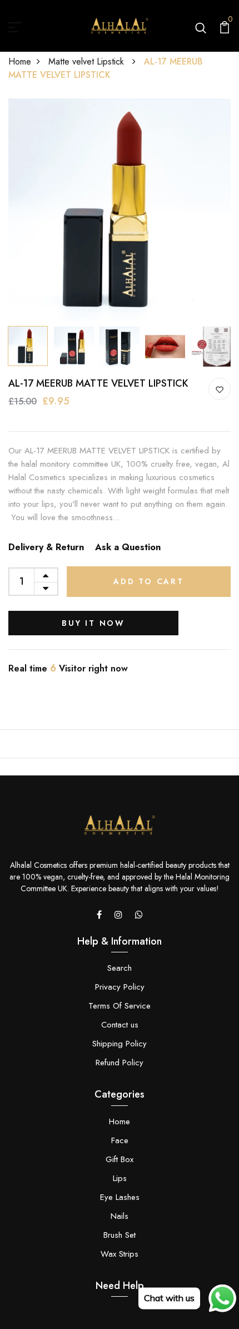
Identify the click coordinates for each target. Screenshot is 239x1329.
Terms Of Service (119, 1006)
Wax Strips (119, 1254)
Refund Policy (119, 1062)
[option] (119, 209)
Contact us (119, 1025)
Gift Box (119, 1159)
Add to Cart (148, 581)
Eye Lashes (120, 1197)
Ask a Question (128, 547)
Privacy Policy (120, 987)
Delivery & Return (46, 547)
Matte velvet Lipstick (87, 61)
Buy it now (93, 623)
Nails (119, 1216)
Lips (120, 1178)
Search (119, 968)
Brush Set (119, 1235)
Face (119, 1140)
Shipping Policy (119, 1043)
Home (19, 61)
